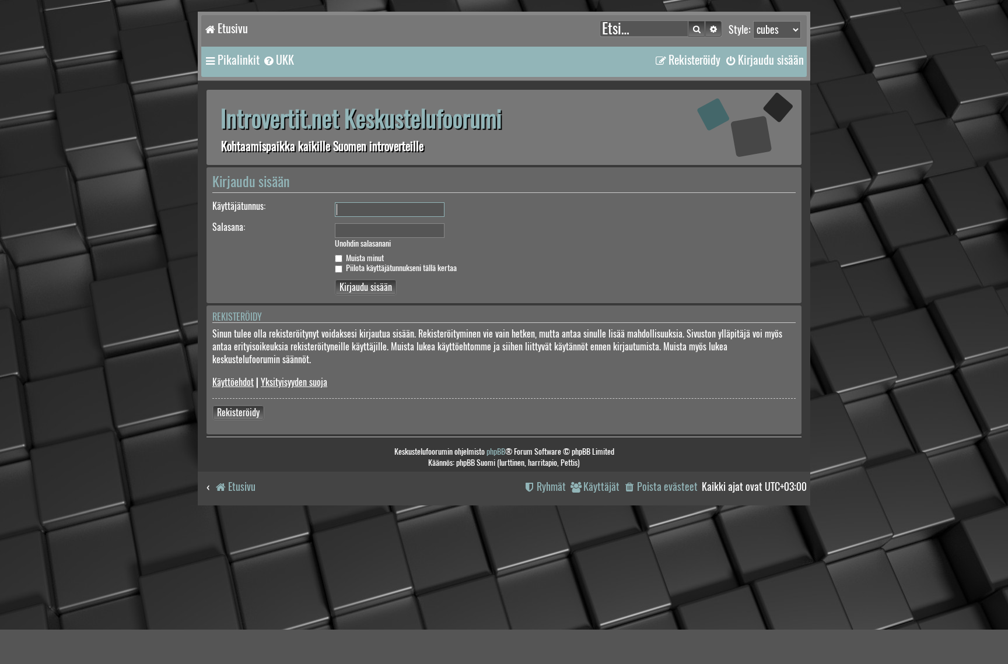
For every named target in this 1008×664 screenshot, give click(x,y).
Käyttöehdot (233, 382)
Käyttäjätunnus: (238, 206)
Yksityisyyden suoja (294, 382)
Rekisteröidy (238, 412)
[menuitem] (278, 60)
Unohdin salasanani (363, 244)
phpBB (496, 451)
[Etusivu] (729, 127)
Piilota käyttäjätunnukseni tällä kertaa (400, 267)
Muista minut (364, 258)
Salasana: (228, 227)
